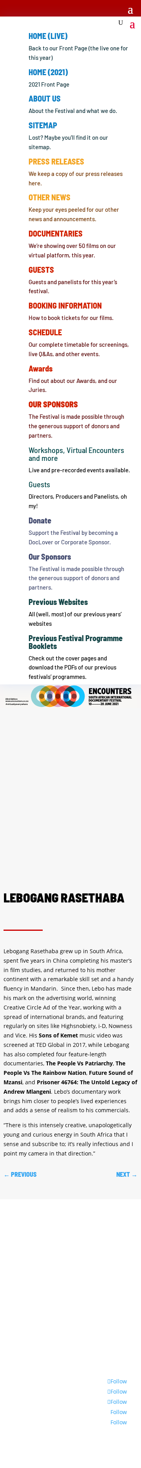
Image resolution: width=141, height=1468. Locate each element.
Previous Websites (58, 601)
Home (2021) (48, 72)
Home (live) (48, 36)
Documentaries (56, 233)
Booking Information (65, 305)
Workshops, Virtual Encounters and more (76, 453)
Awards (40, 368)
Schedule (45, 332)
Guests (41, 269)
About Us (45, 98)
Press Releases (56, 161)
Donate (40, 520)
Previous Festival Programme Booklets (76, 642)
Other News (49, 197)
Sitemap (43, 125)
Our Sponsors (50, 556)
